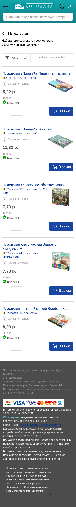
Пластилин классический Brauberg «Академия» (30, 247)
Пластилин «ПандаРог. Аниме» (27, 129)
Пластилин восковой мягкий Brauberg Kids (36, 308)
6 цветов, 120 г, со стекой (21, 77)
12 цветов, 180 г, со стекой (21, 312)
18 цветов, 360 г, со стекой (21, 133)
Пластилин (18, 33)
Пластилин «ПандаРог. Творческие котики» (36, 73)
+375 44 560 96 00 (50, 424)
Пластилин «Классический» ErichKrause (34, 185)
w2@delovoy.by (29, 424)
